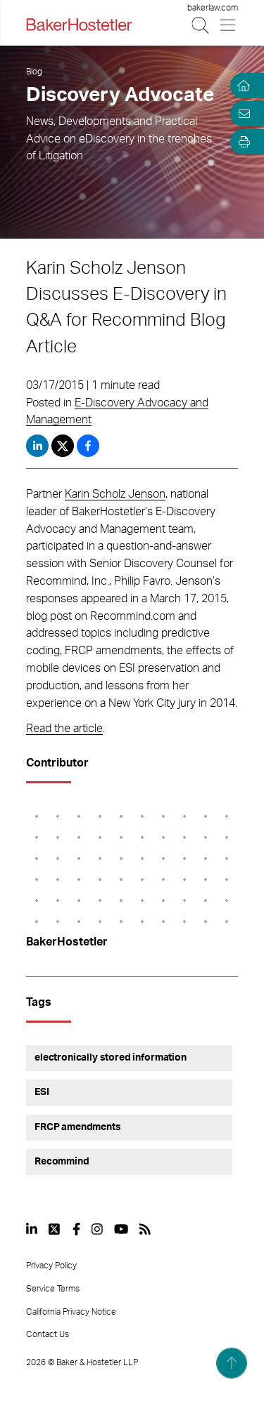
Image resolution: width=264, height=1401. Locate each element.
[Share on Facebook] (88, 445)
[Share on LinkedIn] (37, 445)
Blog (34, 71)
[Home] (241, 86)
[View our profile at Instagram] (97, 1229)
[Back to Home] (79, 24)
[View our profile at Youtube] (121, 1229)
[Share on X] (64, 445)
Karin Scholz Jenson (115, 494)
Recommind (61, 1162)
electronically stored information (110, 1058)
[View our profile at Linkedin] (31, 1229)
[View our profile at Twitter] (55, 1229)
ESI (41, 1092)
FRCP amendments (77, 1127)
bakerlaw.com (212, 8)
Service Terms (53, 1288)
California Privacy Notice (71, 1312)
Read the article (64, 728)
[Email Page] (241, 114)
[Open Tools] (241, 142)
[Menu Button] (228, 24)
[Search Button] (200, 24)
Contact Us (47, 1334)
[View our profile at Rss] (145, 1229)
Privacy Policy (51, 1265)
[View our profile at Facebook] (76, 1229)
